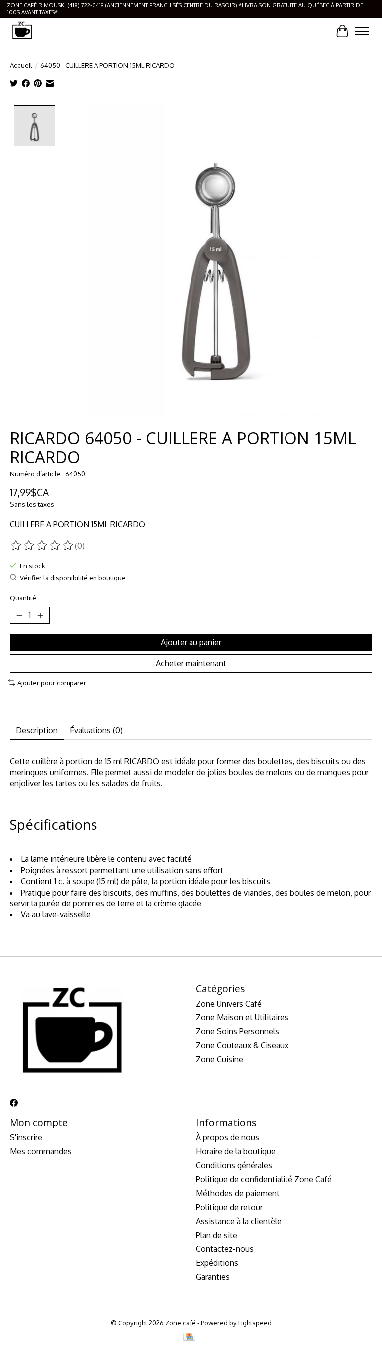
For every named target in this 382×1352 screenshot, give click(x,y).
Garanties (213, 1277)
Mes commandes (41, 1151)
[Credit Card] (189, 1337)
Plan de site (216, 1235)
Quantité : (24, 597)
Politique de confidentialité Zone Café (264, 1179)
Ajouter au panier (191, 642)
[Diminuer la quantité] (19, 615)
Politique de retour (229, 1207)
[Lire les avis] (42, 546)
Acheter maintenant (191, 663)
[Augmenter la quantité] (40, 615)
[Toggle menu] (362, 31)
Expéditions (217, 1263)
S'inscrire (26, 1137)
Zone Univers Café (229, 1004)
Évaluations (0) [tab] (96, 730)
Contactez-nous (225, 1249)
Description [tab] (37, 730)
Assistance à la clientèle (239, 1221)
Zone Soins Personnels (237, 1031)
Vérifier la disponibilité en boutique (73, 577)
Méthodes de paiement (238, 1193)
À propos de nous (227, 1137)
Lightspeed (255, 1322)
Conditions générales (234, 1165)
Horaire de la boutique (236, 1151)
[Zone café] (22, 31)
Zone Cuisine (219, 1059)
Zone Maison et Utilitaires (242, 1017)
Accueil (21, 65)
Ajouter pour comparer (51, 682)
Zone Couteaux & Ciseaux (242, 1045)
